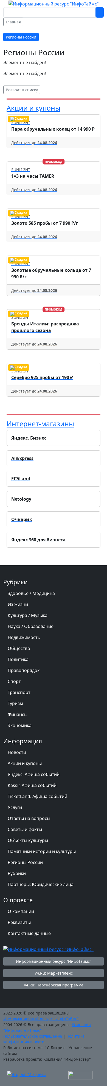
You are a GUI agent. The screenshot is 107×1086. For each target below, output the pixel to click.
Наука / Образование (31, 626)
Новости (17, 752)
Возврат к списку (22, 89)
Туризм (15, 703)
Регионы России (25, 862)
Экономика (20, 725)
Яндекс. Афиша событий (34, 774)
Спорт (14, 681)
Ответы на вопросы (29, 818)
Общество (19, 648)
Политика (18, 659)
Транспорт (19, 692)
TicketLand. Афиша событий (37, 796)
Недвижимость (24, 637)
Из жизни (18, 604)
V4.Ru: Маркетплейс (54, 973)
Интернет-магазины (40, 423)
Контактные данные (29, 933)
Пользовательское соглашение (32, 1036)
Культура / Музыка (27, 615)
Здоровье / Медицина (31, 593)
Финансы (17, 714)
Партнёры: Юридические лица (41, 884)
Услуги (15, 807)
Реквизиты (19, 922)
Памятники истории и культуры (42, 851)
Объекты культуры (28, 840)
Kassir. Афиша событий (32, 785)
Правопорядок (24, 670)
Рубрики (17, 873)
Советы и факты (25, 829)
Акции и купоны (33, 108)
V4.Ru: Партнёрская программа (53, 985)
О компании (21, 911)
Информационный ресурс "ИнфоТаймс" (53, 961)
